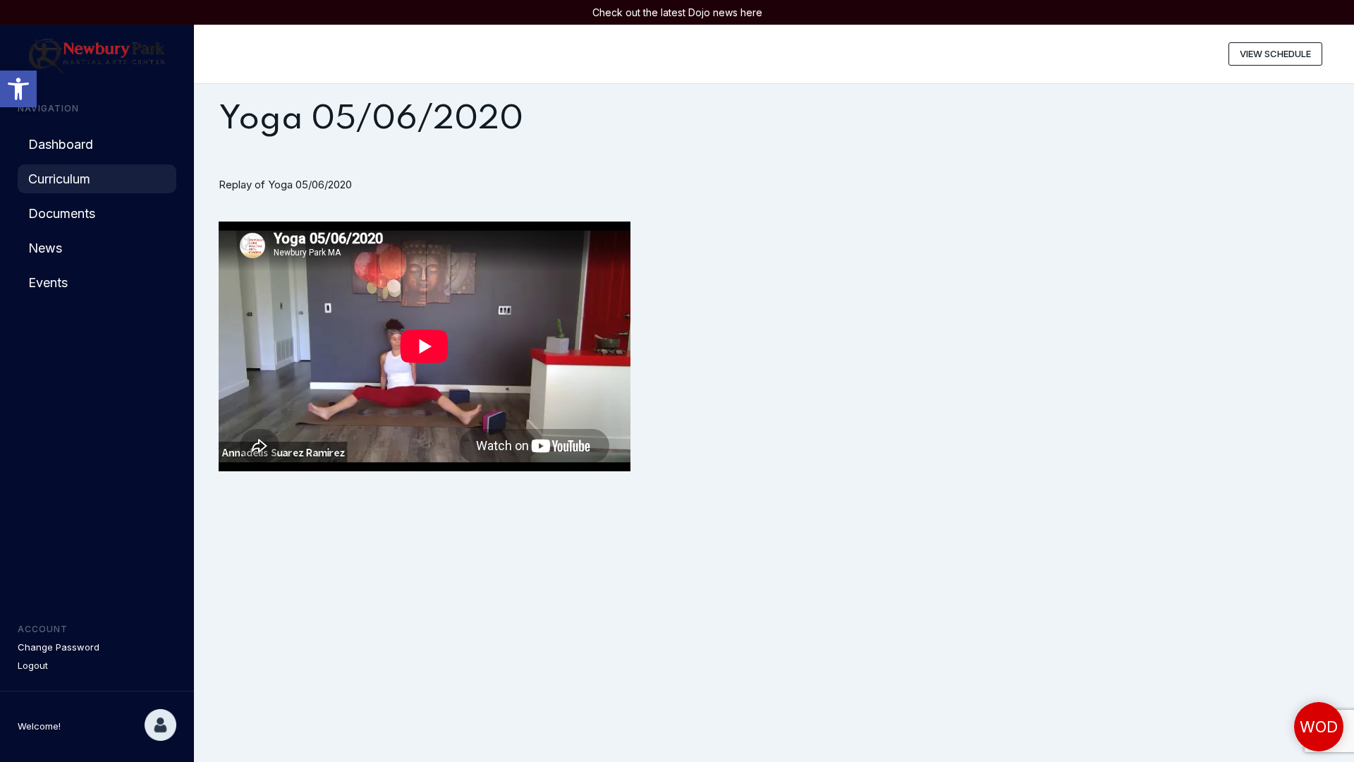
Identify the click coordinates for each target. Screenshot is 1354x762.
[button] (18, 89)
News (45, 248)
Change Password (58, 647)
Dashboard (60, 144)
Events (48, 282)
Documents (61, 213)
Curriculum (59, 178)
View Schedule (1275, 53)
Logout (33, 665)
